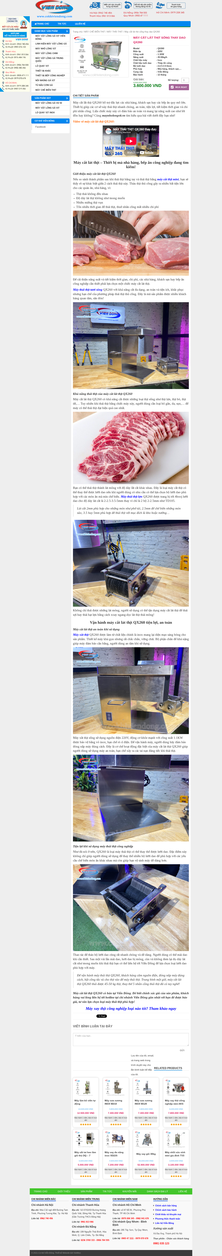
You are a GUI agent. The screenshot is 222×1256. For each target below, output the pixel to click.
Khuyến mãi (130, 1191)
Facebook (40, 126)
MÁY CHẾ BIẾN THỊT (94, 32)
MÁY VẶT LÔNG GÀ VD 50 (48, 103)
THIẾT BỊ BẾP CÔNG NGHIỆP (50, 75)
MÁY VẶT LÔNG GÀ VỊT (47, 108)
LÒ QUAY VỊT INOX (45, 112)
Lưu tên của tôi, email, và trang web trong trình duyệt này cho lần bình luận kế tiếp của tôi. (142, 1065)
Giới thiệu (64, 1191)
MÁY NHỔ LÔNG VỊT (45, 48)
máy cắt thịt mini (168, 179)
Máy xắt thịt (81, 634)
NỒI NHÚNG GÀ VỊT (45, 80)
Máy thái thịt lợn (131, 496)
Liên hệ (81, 24)
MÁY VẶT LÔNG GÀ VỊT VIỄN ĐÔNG (50, 37)
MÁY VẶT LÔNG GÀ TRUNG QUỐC (49, 59)
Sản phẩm (86, 1191)
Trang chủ (43, 24)
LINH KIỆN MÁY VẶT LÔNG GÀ (51, 44)
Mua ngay (181, 87)
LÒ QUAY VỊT (42, 66)
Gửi (182, 1050)
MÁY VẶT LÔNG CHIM (46, 53)
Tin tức (62, 24)
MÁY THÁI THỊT (115, 32)
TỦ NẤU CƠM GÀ (44, 85)
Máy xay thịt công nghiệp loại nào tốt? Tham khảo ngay (131, 1008)
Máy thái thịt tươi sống (87, 289)
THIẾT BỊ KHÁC (43, 71)
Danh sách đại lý (157, 1191)
